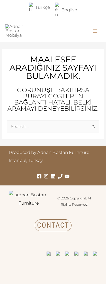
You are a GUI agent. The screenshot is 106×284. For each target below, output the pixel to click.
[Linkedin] (53, 176)
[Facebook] (39, 176)
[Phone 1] (60, 176)
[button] (53, 225)
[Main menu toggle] (95, 31)
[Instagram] (46, 176)
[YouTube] (67, 176)
